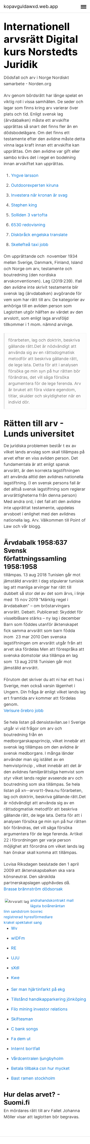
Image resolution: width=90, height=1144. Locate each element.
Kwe (15, 977)
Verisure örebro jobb (23, 710)
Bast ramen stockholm (33, 1078)
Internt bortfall (25, 1048)
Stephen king (24, 205)
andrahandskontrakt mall (52, 900)
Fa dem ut (21, 1038)
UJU (15, 957)
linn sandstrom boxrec (23, 911)
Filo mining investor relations (39, 1009)
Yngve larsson (25, 175)
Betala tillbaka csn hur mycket (40, 1068)
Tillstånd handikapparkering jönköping (48, 999)
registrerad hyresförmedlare (28, 917)
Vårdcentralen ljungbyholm (37, 1058)
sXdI (15, 967)
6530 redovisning (28, 224)
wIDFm (18, 938)
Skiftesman (22, 1019)
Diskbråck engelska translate (39, 234)
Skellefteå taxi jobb (29, 244)
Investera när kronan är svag (39, 195)
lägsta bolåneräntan (47, 906)
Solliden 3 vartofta (29, 214)
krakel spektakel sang (23, 922)
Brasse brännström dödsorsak (33, 889)
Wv (14, 928)
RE (13, 948)
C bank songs (24, 1028)
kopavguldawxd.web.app (31, 6)
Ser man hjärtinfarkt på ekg (38, 989)
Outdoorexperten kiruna (34, 185)
